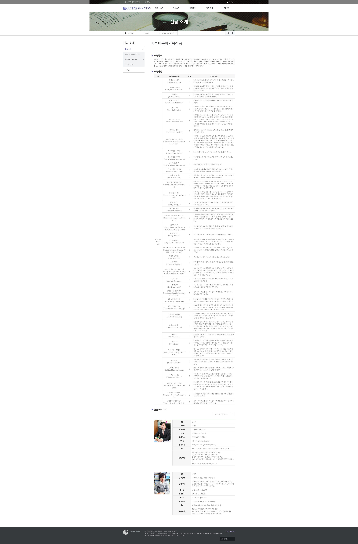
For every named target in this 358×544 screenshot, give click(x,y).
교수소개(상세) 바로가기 (221, 414)
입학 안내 (193, 8)
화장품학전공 (129, 64)
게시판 (226, 8)
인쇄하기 (232, 33)
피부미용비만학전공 (131, 59)
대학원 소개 (159, 8)
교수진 (127, 70)
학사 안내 (209, 8)
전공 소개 (176, 8)
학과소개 (147, 33)
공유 (228, 33)
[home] (125, 33)
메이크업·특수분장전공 (168, 33)
